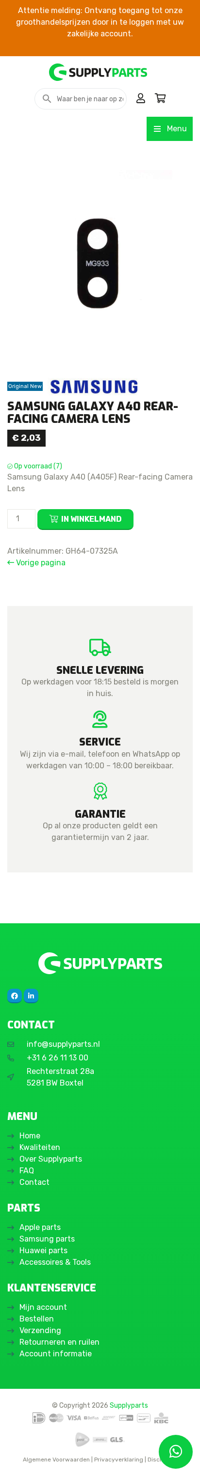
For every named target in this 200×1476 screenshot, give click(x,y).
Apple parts (40, 1227)
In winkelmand (91, 519)
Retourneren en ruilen (59, 1342)
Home (29, 1135)
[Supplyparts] (100, 963)
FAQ (26, 1170)
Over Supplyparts (50, 1159)
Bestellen (36, 1318)
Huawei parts (43, 1250)
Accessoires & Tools (55, 1262)
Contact (34, 1182)
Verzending (40, 1330)
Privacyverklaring (118, 1459)
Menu (177, 128)
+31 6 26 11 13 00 (57, 1057)
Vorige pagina (40, 562)
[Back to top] (18, 1458)
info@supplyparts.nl (63, 1044)
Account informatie (55, 1353)
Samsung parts (47, 1238)
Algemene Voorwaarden (56, 1459)
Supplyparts (129, 1405)
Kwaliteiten (39, 1147)
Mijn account (43, 1307)
